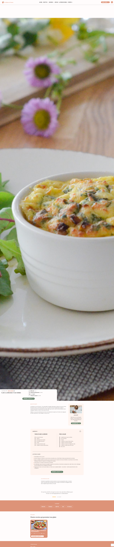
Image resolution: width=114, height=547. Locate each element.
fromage (50, 506)
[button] (46, 2)
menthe (57, 506)
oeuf (63, 506)
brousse (43, 506)
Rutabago (69, 506)
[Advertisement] (57, 11)
